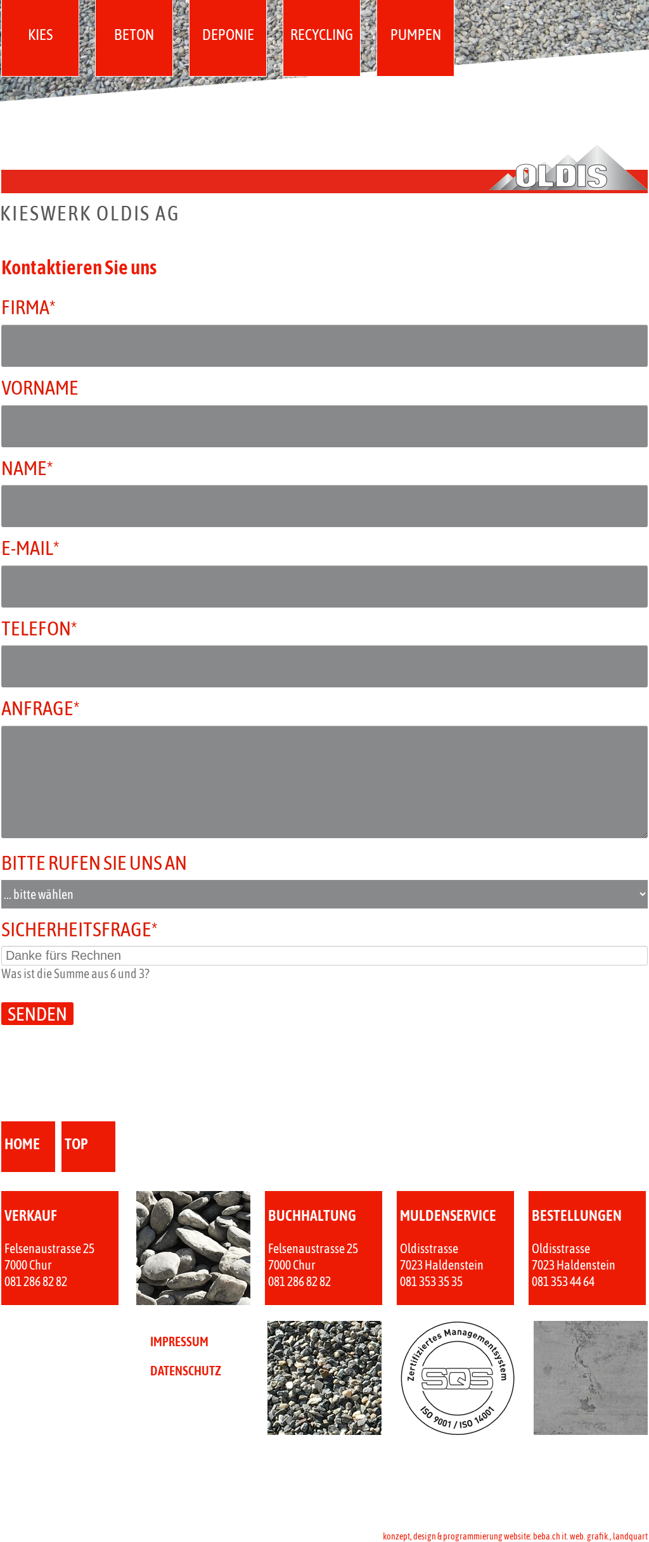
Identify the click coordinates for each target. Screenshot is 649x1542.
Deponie (228, 34)
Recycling (321, 34)
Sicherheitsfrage (79, 929)
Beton (134, 34)
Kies (40, 34)
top (76, 1143)
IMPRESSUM (179, 1341)
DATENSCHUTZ (185, 1370)
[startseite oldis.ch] (324, 217)
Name (51, 468)
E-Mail (51, 547)
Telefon (51, 628)
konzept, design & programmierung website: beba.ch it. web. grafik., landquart (515, 1536)
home (22, 1143)
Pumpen (415, 34)
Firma (51, 307)
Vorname (40, 387)
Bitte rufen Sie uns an (94, 862)
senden (37, 1013)
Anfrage (51, 708)
